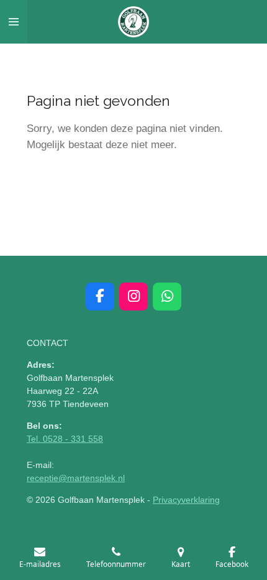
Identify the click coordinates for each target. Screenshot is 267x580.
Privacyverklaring (186, 500)
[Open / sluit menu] (13, 22)
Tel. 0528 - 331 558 (65, 439)
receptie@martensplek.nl (76, 478)
